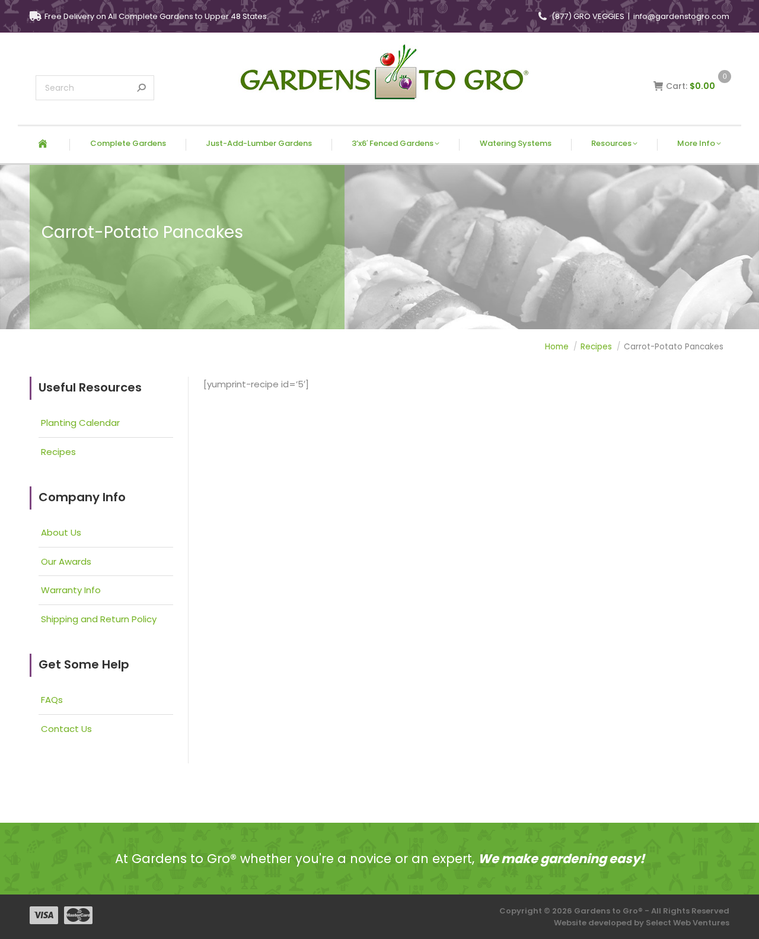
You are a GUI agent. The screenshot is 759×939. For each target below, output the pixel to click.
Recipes (58, 452)
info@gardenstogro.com (681, 16)
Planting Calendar (80, 423)
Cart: (696, 86)
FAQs (52, 700)
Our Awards (66, 562)
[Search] (141, 87)
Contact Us (66, 729)
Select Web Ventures (687, 922)
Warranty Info (71, 590)
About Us (61, 533)
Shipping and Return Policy (99, 619)
